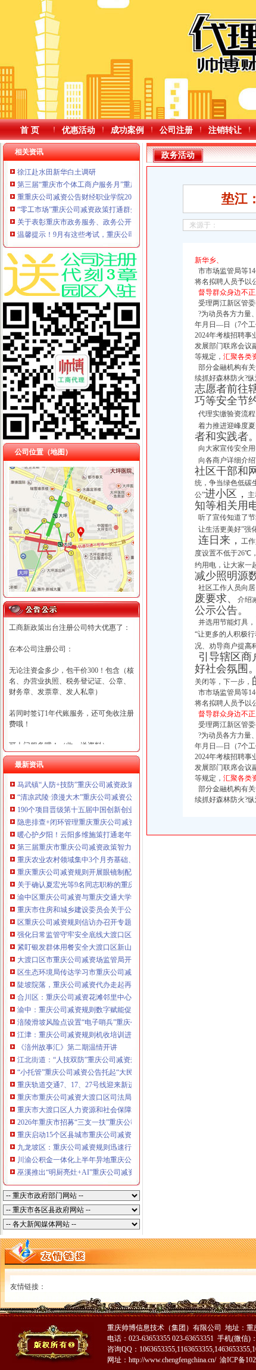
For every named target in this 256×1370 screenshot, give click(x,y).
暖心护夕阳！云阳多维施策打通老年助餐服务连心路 (99, 835)
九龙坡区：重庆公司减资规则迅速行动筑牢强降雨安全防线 (110, 1147)
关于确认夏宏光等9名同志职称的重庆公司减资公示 (97, 885)
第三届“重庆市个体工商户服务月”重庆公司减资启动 (98, 184)
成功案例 (127, 130)
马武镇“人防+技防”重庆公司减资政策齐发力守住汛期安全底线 (115, 785)
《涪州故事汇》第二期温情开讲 (67, 1047)
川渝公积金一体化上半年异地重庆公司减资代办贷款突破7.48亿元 (120, 1160)
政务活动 (178, 155)
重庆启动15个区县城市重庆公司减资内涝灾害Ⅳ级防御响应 (109, 1135)
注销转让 (225, 130)
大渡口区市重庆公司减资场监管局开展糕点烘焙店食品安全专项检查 (124, 960)
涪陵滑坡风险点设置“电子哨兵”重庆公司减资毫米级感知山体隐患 (120, 1022)
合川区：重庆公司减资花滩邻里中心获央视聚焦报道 (99, 997)
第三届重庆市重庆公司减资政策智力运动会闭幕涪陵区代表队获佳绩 (124, 847)
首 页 (29, 130)
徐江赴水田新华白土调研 (56, 172)
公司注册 (176, 130)
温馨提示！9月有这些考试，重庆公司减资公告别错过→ (104, 234)
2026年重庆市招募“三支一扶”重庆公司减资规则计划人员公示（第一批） (131, 1122)
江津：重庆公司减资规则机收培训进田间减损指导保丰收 (106, 1035)
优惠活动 (78, 130)
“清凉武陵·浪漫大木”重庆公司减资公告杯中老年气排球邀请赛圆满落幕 (128, 797)
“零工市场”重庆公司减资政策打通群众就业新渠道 (95, 209)
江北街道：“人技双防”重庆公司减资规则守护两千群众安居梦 (113, 1060)
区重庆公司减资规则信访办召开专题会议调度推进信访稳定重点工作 (124, 922)
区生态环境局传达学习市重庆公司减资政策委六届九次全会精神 (117, 972)
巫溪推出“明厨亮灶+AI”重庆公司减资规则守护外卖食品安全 (112, 1172)
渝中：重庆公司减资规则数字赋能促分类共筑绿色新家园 (106, 1010)
